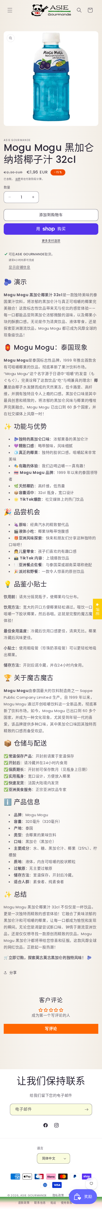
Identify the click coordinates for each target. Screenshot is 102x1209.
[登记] (86, 1109)
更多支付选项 (51, 241)
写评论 (51, 1029)
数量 (7, 187)
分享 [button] (13, 972)
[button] (9, 10)
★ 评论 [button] (97, 609)
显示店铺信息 (19, 267)
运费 (18, 179)
